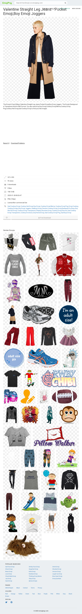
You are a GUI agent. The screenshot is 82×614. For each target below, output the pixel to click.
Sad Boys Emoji (66, 213)
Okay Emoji (32, 578)
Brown (7, 596)
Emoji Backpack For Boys (66, 208)
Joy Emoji (8, 578)
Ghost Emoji (8, 569)
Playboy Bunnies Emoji (43, 210)
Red (6, 594)
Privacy (40, 588)
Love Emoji (8, 574)
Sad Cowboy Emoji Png (52, 213)
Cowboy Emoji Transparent (27, 210)
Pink (52, 594)
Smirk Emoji (55, 566)
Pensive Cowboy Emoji (49, 208)
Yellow (20, 594)
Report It (6, 143)
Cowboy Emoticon (27, 213)
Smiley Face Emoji (34, 566)
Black (70, 594)
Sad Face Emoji (9, 566)
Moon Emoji (8, 571)
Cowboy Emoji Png (62, 206)
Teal (33, 594)
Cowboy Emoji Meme (48, 206)
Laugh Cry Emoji (57, 574)
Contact (25, 588)
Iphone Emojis (33, 581)
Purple (45, 594)
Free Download (45, 218)
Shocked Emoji (56, 569)
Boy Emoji (37, 206)
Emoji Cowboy (73, 206)
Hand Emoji (8, 581)
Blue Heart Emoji (57, 576)
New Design (76, 8)
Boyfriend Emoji (38, 213)
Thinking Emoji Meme (35, 576)
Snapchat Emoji (33, 569)
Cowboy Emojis (13, 208)
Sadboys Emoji (37, 208)
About (18, 588)
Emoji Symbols (56, 578)
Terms (33, 588)
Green (27, 594)
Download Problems (18, 143)
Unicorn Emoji (56, 571)
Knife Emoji (32, 571)
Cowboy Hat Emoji (27, 206)
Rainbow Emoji (33, 574)
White (58, 594)
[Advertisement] (41, 126)
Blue (39, 594)
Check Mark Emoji (10, 576)
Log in (45, 8)
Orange (13, 594)
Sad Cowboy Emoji (14, 206)
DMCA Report (9, 588)
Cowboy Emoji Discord (59, 210)
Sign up (52, 8)
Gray (64, 594)
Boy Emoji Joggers (24, 208)
